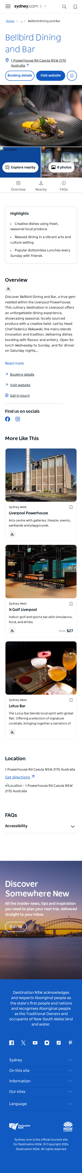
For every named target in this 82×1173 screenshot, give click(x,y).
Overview (18, 189)
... (22, 21)
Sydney (15, 1060)
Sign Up (16, 926)
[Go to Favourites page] (75, 6)
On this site (19, 1071)
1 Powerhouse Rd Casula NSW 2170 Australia (38, 63)
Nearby (41, 189)
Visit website (51, 75)
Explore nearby (23, 167)
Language (18, 1104)
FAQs (64, 189)
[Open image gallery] (41, 116)
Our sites (17, 1092)
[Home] (26, 6)
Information (19, 1081)
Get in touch (20, 395)
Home (10, 21)
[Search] (64, 7)
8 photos (64, 167)
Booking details (20, 75)
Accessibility (16, 826)
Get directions (17, 777)
